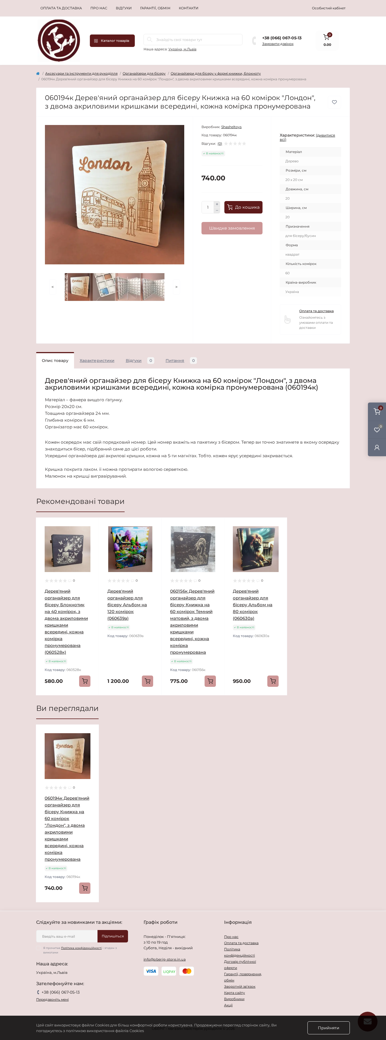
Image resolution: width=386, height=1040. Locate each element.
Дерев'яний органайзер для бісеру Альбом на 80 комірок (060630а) (252, 604)
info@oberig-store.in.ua (165, 959)
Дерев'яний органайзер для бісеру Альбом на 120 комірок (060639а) (127, 604)
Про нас (98, 8)
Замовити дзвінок (278, 44)
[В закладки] (334, 102)
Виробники (234, 999)
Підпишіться (113, 936)
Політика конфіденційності (81, 948)
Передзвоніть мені (52, 999)
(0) (220, 144)
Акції (228, 1005)
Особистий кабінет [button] (329, 8)
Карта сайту (234, 993)
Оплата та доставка (61, 8)
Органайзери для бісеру (144, 73)
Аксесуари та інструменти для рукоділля (81, 73)
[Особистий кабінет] (377, 447)
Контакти (188, 8)
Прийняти (328, 1027)
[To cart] (84, 681)
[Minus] (217, 211)
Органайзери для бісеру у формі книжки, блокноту (216, 73)
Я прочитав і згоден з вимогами (80, 950)
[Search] (150, 39)
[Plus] (217, 204)
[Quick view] (90, 526)
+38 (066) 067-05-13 (282, 37)
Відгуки (124, 8)
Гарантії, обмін (155, 8)
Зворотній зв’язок (239, 986)
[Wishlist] (90, 537)
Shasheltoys (231, 127)
